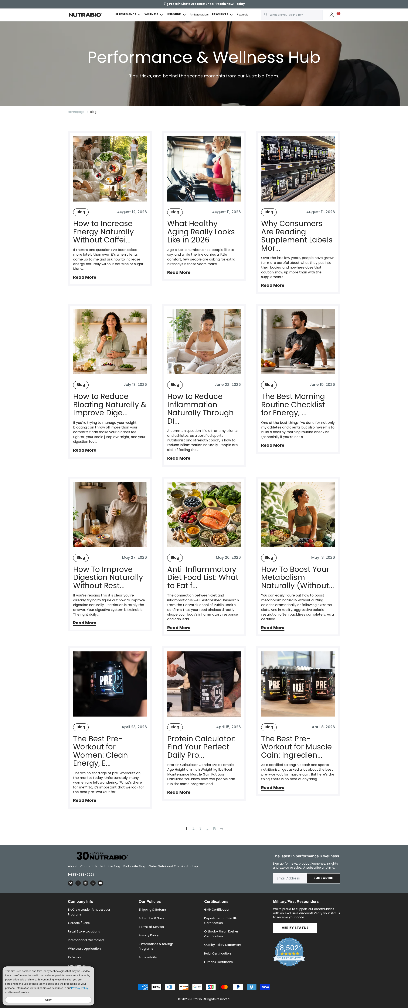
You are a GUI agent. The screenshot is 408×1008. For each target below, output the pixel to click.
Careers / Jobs (79, 923)
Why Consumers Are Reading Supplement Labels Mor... (297, 236)
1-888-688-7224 (81, 874)
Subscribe (323, 878)
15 (214, 828)
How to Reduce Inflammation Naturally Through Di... (200, 408)
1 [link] (186, 828)
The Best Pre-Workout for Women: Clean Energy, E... (100, 751)
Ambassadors (199, 14)
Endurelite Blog (134, 866)
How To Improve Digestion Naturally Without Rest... (108, 577)
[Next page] (221, 828)
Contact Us (88, 866)
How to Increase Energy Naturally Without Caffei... (103, 232)
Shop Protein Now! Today (225, 4)
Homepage (76, 112)
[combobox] (292, 15)
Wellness (151, 15)
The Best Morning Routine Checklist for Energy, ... (293, 404)
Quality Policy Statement (222, 945)
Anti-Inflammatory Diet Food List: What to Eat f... (202, 577)
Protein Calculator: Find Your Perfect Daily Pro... (201, 747)
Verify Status (295, 928)
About (72, 866)
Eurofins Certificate (218, 962)
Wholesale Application (84, 948)
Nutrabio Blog (110, 866)
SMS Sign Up (77, 966)
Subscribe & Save (151, 918)
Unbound (174, 15)
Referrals (74, 957)
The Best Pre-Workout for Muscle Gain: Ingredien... (296, 747)
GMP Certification (217, 909)
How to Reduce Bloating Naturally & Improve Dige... (109, 404)
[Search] (266, 14)
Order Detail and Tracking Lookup (173, 866)
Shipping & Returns (153, 909)
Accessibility (148, 957)
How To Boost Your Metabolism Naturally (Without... (297, 577)
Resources (220, 15)
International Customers (86, 940)
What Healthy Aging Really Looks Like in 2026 (201, 232)
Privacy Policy (149, 935)
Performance (125, 15)
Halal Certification (217, 953)
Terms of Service (151, 927)
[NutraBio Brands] (100, 856)
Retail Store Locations (84, 931)
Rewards (242, 14)
